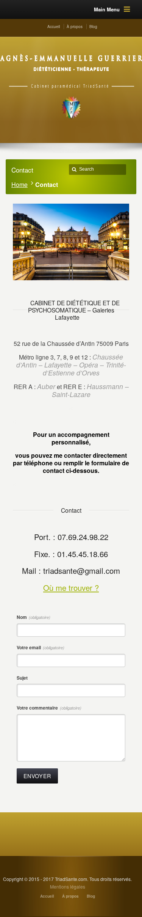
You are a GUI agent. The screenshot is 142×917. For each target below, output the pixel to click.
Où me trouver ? (71, 587)
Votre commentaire (49, 707)
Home (19, 184)
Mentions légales (67, 886)
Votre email (40, 647)
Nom (33, 617)
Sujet (22, 677)
